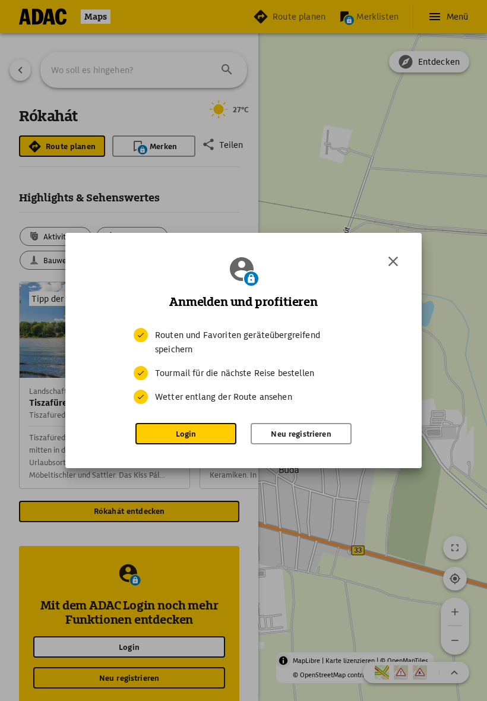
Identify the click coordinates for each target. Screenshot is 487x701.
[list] (243, 366)
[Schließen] (393, 261)
